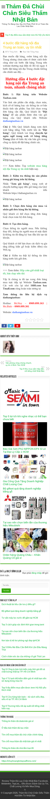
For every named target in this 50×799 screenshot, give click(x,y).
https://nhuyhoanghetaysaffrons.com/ (19, 761)
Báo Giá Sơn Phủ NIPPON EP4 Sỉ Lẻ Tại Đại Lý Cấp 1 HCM (24, 450)
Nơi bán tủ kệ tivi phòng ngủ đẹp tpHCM (21, 640)
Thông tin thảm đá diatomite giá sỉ (17, 721)
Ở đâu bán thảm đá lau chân (15, 728)
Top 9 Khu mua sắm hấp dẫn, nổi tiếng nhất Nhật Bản (31, 369)
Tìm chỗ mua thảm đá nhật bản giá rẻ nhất (21, 741)
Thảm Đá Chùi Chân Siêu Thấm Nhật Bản (25, 13)
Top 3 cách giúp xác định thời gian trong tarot (23, 624)
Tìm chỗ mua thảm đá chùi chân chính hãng (22, 734)
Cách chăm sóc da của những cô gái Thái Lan (23, 656)
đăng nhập (36, 573)
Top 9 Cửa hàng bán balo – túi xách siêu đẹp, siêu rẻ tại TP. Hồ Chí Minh (23, 698)
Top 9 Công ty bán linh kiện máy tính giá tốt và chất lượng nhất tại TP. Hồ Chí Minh (23, 670)
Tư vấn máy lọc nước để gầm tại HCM (20, 618)
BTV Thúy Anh (11, 52)
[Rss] (25, 789)
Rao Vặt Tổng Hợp (31, 52)
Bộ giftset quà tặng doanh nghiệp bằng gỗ (21, 611)
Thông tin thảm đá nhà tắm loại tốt (18, 748)
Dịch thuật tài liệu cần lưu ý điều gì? (18, 604)
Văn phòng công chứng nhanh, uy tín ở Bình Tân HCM (19, 363)
